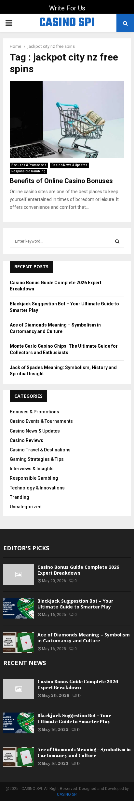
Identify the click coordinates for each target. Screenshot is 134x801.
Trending (19, 497)
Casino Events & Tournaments (41, 421)
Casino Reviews (26, 440)
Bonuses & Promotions (29, 165)
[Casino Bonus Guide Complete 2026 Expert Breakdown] (18, 574)
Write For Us (67, 8)
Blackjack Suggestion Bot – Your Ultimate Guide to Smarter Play (75, 604)
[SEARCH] (117, 241)
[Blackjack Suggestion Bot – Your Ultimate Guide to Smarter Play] (18, 608)
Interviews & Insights (32, 468)
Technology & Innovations (37, 487)
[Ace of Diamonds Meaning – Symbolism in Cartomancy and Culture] (18, 642)
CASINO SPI (67, 23)
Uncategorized (26, 506)
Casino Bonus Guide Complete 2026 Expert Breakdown (78, 570)
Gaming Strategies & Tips (37, 459)
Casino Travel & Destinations (40, 449)
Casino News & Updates (69, 165)
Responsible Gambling (28, 171)
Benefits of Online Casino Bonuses (61, 181)
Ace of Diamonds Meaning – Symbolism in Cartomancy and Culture (83, 638)
